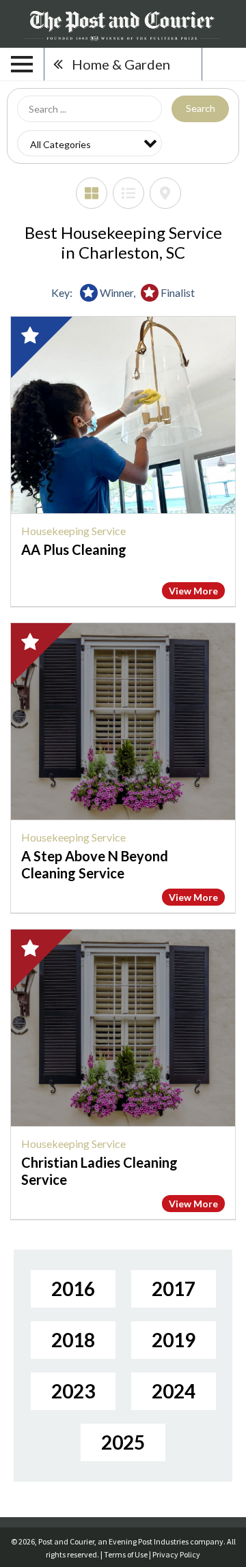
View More (193, 590)
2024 (173, 1391)
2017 (173, 1288)
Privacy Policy (176, 1554)
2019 (173, 1339)
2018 (73, 1339)
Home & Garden (121, 64)
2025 (123, 1442)
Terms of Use (126, 1554)
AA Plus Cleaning (73, 549)
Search (200, 108)
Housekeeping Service (73, 530)
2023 (73, 1391)
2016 (73, 1288)
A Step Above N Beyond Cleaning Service (94, 864)
